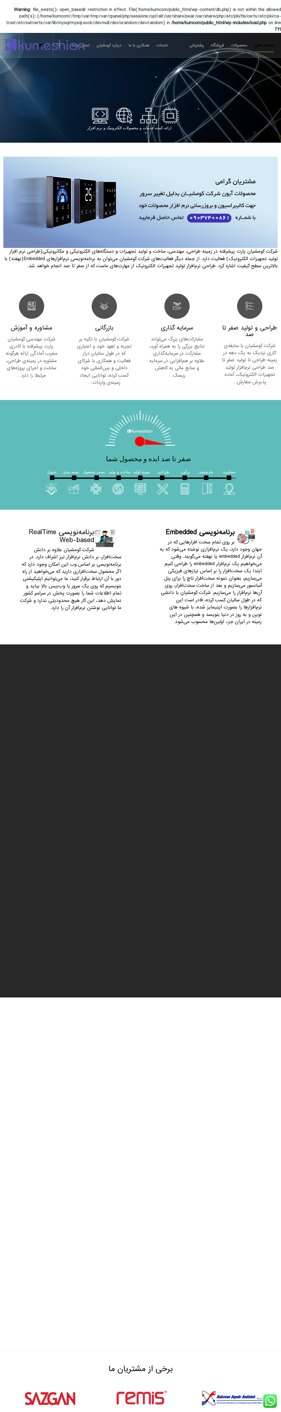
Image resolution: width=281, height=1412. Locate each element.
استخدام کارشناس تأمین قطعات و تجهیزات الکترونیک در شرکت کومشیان (193, 1181)
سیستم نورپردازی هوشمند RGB (113, 860)
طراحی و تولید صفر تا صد (249, 331)
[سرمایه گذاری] (177, 306)
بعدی (269, 823)
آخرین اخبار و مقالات (258, 1147)
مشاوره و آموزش (31, 327)
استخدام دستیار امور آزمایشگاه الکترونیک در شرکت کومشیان (204, 1201)
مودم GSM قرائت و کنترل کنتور (177, 860)
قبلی (11, 823)
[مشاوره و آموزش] (31, 306)
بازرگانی (104, 327)
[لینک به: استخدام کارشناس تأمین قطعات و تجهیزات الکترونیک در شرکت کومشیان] (269, 1182)
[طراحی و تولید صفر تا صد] (249, 306)
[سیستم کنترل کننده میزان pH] (249, 824)
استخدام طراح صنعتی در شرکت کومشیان (221, 1162)
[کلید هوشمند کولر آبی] (31, 821)
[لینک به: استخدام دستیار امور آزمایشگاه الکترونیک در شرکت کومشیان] (269, 1202)
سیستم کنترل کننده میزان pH (250, 860)
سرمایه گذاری (177, 327)
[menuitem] (264, 45)
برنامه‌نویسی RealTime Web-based (61, 536)
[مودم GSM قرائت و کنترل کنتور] (177, 824)
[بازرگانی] (104, 306)
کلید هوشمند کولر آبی (36, 851)
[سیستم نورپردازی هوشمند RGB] (104, 824)
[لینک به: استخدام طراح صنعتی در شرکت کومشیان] (269, 1163)
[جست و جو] (58, 45)
